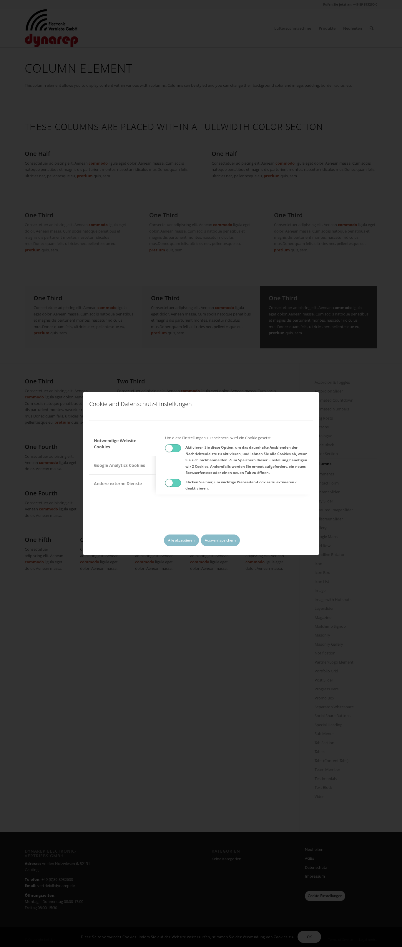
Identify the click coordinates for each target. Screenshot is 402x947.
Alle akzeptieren (181, 540)
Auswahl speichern (220, 540)
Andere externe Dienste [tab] (118, 483)
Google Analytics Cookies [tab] (119, 465)
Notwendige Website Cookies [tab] (115, 444)
